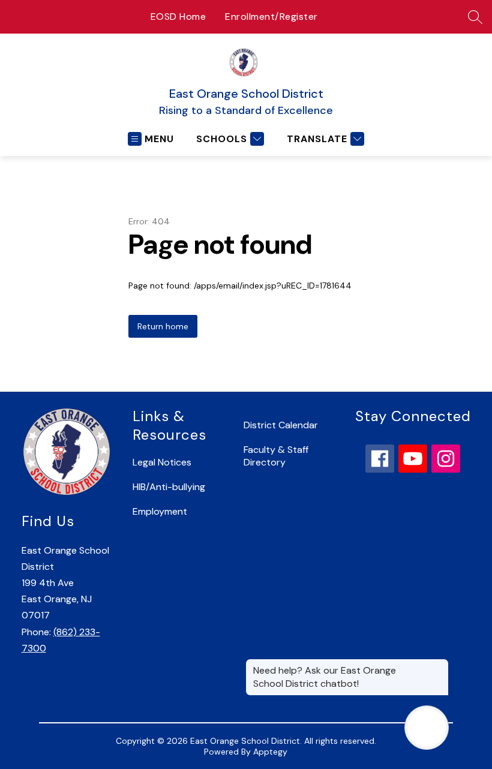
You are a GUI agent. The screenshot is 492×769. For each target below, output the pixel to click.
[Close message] (439, 664)
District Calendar (281, 425)
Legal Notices (162, 462)
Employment (160, 511)
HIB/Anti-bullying (169, 486)
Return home (162, 326)
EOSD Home (178, 16)
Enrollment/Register (271, 16)
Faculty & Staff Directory (276, 455)
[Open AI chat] (426, 727)
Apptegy (270, 751)
